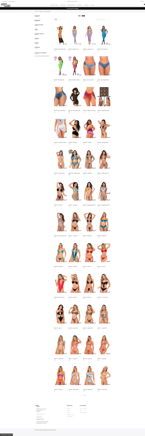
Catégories (41, 11)
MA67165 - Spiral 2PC (73, 297)
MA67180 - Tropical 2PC (102, 389)
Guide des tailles (83, 412)
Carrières (68, 412)
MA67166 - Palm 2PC (87, 297)
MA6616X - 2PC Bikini (87, 142)
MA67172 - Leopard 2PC (59, 358)
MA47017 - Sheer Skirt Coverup (89, 110)
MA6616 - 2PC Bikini (73, 142)
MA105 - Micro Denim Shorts (103, 79)
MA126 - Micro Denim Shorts (59, 110)
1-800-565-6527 (4, 1)
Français (142, 1)
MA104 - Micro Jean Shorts (88, 79)
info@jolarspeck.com (12, 1)
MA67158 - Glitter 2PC (87, 235)
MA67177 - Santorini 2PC (74, 389)
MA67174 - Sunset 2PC (87, 358)
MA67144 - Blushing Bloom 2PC (89, 205)
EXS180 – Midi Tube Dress (103, 49)
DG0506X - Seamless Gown (88, 49)
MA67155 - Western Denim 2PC (104, 205)
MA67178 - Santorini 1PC (88, 389)
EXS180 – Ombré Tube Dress (74, 79)
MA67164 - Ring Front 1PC (59, 297)
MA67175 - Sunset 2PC (102, 358)
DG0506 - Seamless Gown (74, 49)
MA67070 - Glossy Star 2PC (59, 173)
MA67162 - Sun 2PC (87, 266)
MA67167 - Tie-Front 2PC (103, 297)
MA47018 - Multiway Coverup (103, 110)
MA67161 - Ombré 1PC (73, 266)
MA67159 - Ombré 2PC (102, 235)
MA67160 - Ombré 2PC (58, 266)
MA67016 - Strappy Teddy (103, 142)
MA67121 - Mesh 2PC (58, 205)
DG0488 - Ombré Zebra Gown (60, 49)
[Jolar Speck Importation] (12, 5)
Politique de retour (70, 414)
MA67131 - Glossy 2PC (73, 205)
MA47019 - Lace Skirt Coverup (60, 142)
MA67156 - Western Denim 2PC (60, 235)
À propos (68, 408)
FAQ (81, 410)
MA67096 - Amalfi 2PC (87, 173)
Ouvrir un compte (83, 408)
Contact (68, 410)
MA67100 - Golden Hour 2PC (103, 173)
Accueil (36, 11)
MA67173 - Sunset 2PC (73, 358)
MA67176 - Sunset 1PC (58, 389)
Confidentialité (70, 416)
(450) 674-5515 (39, 416)
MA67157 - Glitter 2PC (73, 235)
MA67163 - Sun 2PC (101, 266)
